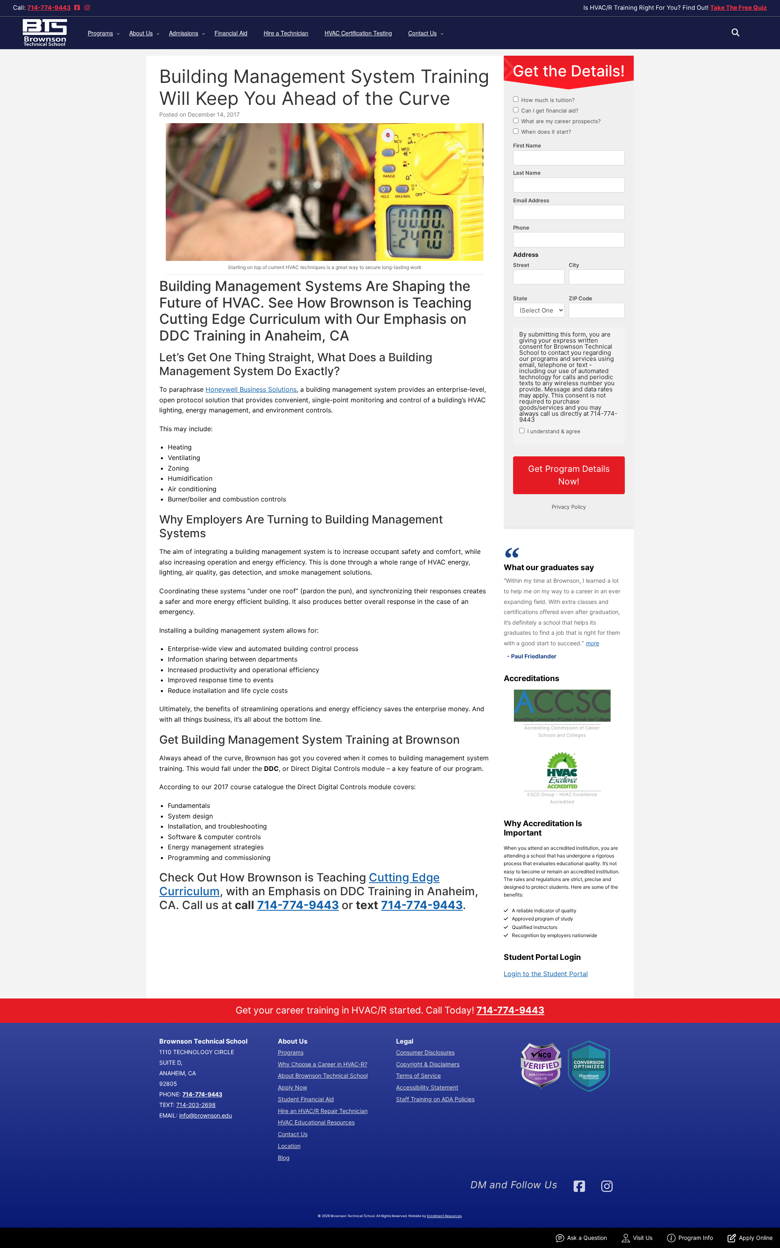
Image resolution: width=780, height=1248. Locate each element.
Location (289, 1145)
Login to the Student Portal (546, 974)
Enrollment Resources (444, 1216)
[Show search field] (743, 32)
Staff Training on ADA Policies (435, 1099)
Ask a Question (587, 1237)
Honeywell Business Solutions (251, 389)
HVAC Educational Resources (316, 1122)
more (592, 643)
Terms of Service (418, 1075)
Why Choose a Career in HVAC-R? (322, 1064)
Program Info (695, 1237)
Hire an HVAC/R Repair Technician (323, 1110)
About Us (141, 33)
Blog (284, 1157)
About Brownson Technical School (323, 1075)
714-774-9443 (49, 7)
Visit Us (642, 1237)
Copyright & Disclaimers (427, 1064)
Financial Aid (230, 33)
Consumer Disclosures (425, 1052)
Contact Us (422, 33)
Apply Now (292, 1087)
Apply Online (756, 1237)
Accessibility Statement (427, 1087)
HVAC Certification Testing (358, 33)
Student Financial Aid (306, 1099)
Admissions (183, 33)
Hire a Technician (286, 33)
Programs (100, 33)
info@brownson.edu (205, 1115)
